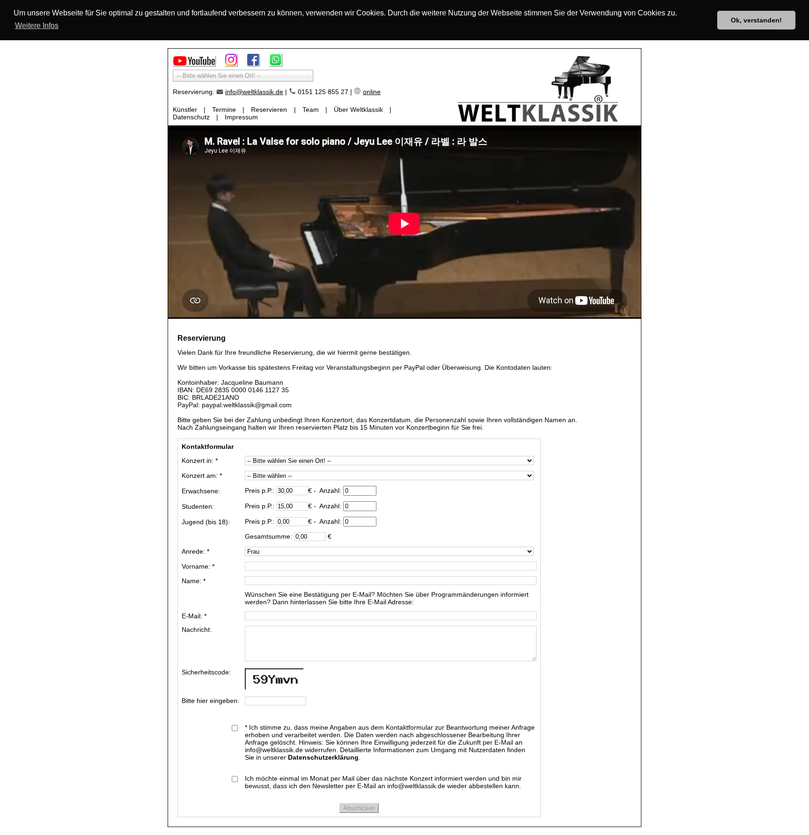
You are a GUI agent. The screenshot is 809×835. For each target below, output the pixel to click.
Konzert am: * (202, 475)
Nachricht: (197, 629)
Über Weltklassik (358, 109)
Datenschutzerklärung (323, 757)
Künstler (185, 109)
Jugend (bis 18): (206, 522)
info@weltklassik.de (254, 91)
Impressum (241, 117)
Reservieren (269, 109)
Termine (224, 109)
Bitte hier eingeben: (210, 700)
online (372, 91)
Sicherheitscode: (206, 672)
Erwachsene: (201, 491)
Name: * (194, 581)
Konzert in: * (200, 460)
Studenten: (198, 506)
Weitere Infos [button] (37, 25)
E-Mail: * (194, 616)
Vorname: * (198, 566)
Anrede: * (195, 551)
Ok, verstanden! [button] (756, 20)
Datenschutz (191, 117)
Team (310, 109)
